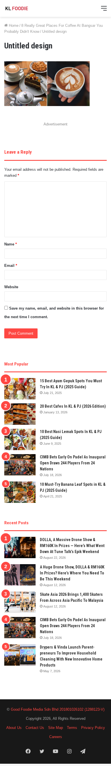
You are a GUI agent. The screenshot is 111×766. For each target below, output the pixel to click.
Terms (72, 728)
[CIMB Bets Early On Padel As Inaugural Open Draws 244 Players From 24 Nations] (20, 465)
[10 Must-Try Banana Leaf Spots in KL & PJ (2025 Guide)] (20, 492)
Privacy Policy (93, 728)
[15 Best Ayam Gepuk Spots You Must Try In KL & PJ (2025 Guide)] (20, 388)
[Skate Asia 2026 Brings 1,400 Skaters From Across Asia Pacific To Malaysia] (20, 602)
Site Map (55, 728)
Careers (55, 737)
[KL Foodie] (27, 8)
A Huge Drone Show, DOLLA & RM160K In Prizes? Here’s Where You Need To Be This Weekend (72, 573)
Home (13, 25)
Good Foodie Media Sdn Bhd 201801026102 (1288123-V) (57, 709)
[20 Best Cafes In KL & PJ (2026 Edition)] (20, 414)
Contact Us (35, 728)
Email (10, 265)
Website (11, 287)
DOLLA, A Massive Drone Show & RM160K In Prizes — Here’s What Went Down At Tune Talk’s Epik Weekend (72, 545)
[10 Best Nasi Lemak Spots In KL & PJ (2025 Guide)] (20, 439)
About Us (14, 728)
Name (10, 244)
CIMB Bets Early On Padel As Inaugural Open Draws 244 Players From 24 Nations (73, 463)
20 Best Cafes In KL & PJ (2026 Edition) (73, 406)
